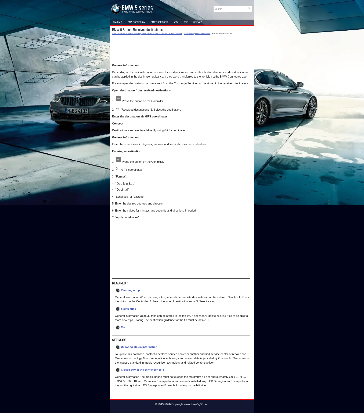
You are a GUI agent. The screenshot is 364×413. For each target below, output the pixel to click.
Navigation (189, 33)
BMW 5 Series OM (136, 22)
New (176, 22)
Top (186, 22)
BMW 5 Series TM (159, 22)
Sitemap (197, 22)
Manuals (117, 22)
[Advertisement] (181, 49)
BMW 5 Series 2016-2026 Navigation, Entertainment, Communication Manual (147, 33)
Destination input (202, 33)
